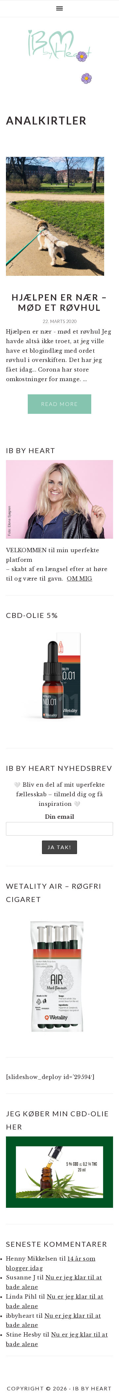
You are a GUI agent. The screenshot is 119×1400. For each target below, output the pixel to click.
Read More (59, 404)
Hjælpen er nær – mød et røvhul (59, 302)
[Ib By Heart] (59, 62)
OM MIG (79, 578)
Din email (59, 816)
